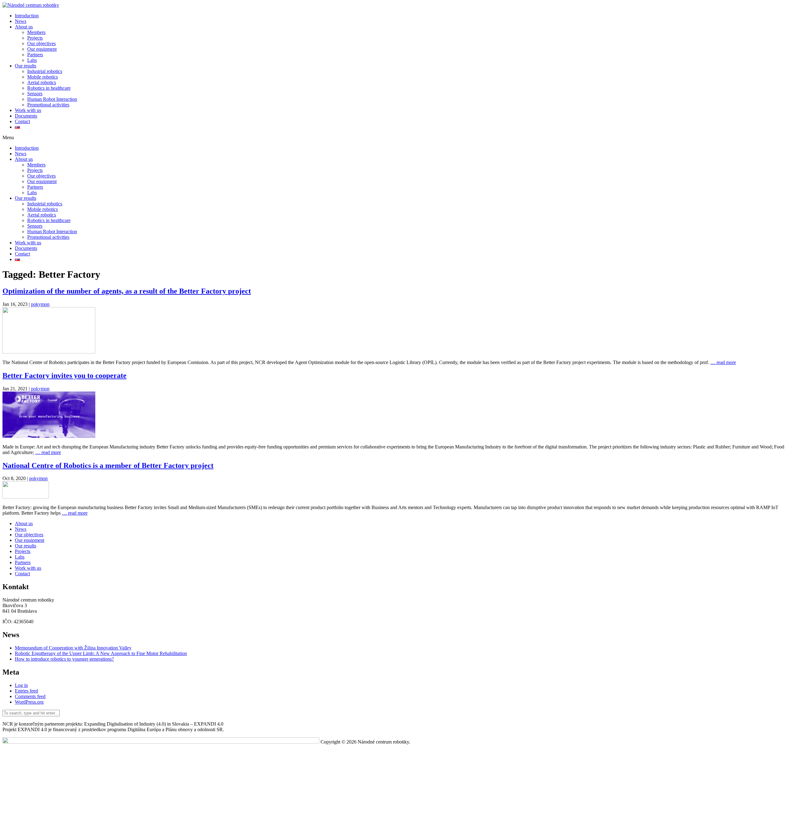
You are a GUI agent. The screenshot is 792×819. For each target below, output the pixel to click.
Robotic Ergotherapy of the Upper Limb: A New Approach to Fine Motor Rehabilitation (101, 653)
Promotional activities (48, 104)
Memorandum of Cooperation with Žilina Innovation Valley (73, 647)
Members (36, 32)
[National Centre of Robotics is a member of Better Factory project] (25, 497)
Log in (21, 685)
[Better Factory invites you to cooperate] (48, 436)
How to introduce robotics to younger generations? (64, 659)
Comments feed (30, 696)
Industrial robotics (44, 71)
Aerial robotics (41, 82)
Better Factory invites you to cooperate (64, 375)
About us (24, 26)
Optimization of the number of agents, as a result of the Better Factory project (126, 291)
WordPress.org (29, 702)
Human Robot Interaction (52, 99)
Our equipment (42, 49)
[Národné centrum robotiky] (30, 5)
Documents (26, 115)
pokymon (40, 304)
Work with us (28, 110)
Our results (25, 65)
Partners (35, 54)
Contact (22, 121)
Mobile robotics (42, 76)
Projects (35, 38)
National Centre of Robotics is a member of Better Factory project (107, 465)
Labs (32, 60)
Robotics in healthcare (49, 88)
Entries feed (26, 690)
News (20, 21)
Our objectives (41, 43)
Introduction (27, 15)
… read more (723, 362)
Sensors (34, 93)
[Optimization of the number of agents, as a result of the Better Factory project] (48, 351)
